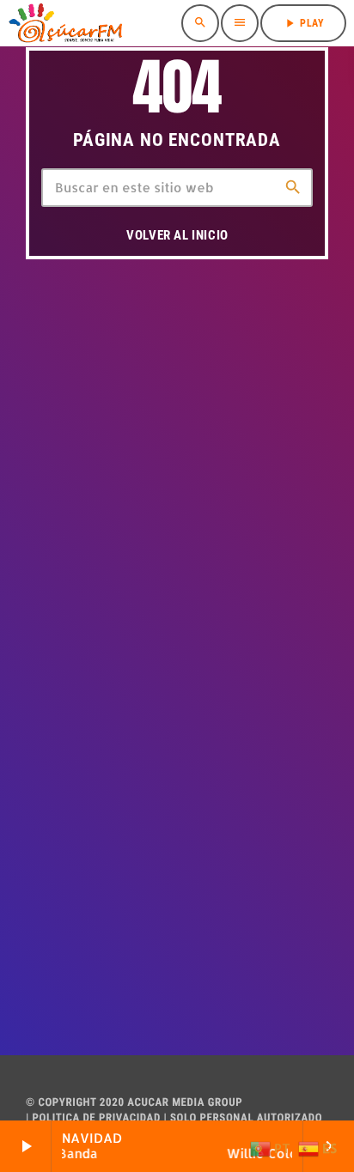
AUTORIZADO (289, 1118)
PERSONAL (227, 1118)
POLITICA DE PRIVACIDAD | (98, 1118)
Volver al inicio (177, 235)
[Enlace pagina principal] (65, 23)
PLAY (303, 23)
